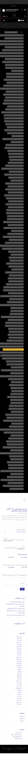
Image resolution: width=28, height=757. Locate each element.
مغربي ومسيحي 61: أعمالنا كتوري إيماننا (14, 210)
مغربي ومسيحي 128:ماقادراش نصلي (15, 397)
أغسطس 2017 (18, 688)
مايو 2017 (20, 694)
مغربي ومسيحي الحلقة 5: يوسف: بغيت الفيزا (13, 47)
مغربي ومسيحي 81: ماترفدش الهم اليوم (14, 263)
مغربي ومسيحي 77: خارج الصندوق (15, 251)
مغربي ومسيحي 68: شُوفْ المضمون (15, 225)
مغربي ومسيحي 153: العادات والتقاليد (15, 462)
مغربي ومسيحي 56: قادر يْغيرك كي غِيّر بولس (13, 195)
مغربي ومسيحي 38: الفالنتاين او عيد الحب (14, 145)
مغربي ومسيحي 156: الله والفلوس (15, 468)
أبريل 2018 (19, 673)
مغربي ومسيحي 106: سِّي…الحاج (16, 331)
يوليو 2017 (19, 690)
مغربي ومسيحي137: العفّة (17, 423)
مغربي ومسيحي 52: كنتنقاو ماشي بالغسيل (14, 183)
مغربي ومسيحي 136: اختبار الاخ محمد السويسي (13, 420)
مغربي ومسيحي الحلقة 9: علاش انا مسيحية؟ (14, 59)
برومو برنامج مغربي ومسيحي (10, 32)
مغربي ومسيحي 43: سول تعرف (16, 159)
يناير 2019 (20, 655)
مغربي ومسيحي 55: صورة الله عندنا (15, 192)
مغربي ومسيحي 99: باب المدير (16, 314)
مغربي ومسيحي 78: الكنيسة (16, 254)
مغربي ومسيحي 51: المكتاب (16, 180)
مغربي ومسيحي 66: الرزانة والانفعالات (15, 219)
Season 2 (22, 718)
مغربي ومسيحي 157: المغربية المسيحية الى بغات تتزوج (11, 471)
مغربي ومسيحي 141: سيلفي (16, 435)
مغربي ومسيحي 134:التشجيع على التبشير (14, 414)
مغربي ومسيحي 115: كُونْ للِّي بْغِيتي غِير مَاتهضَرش (12, 358)
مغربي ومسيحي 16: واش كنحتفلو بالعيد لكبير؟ (13, 79)
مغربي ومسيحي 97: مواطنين (16, 308)
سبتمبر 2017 (19, 686)
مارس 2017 (19, 698)
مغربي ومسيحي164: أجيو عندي (16, 488)
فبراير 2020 (19, 638)
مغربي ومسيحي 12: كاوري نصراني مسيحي (14, 67)
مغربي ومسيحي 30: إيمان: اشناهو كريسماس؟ (13, 118)
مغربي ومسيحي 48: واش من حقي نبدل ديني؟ (13, 174)
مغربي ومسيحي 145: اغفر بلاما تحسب (15, 444)
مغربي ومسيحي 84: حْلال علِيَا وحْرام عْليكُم (14, 272)
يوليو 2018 (19, 667)
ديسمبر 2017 (19, 680)
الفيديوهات (9, 749)
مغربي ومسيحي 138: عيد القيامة (16, 426)
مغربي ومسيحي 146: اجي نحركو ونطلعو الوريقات (13, 447)
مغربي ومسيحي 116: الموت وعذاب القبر (14, 361)
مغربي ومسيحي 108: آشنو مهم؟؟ (15, 337)
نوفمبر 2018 (19, 659)
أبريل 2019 (19, 650)
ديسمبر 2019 (19, 642)
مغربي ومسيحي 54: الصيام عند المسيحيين (14, 189)
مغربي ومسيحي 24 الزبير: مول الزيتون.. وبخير (13, 100)
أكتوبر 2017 (19, 684)
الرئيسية (21, 749)
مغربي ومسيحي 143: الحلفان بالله (15, 438)
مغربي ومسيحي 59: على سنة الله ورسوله (14, 204)
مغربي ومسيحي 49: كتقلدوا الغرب (15, 177)
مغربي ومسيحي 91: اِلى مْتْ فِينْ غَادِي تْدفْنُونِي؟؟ (13, 290)
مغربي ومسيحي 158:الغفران (16, 474)
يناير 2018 (20, 679)
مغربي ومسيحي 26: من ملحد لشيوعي (15, 106)
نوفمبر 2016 (19, 704)
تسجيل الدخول (19, 732)
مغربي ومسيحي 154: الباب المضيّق (15, 465)
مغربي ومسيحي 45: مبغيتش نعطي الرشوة (14, 165)
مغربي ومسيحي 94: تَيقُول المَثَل (16, 299)
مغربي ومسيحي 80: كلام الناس (16, 260)
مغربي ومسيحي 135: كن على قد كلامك (14, 417)
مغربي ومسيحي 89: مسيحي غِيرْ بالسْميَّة (14, 284)
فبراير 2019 (19, 654)
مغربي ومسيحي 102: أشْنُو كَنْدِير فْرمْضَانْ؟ (14, 322)
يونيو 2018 (19, 669)
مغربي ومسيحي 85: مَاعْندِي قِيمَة (16, 275)
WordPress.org (18, 738)
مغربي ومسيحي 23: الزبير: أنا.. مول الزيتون (14, 97)
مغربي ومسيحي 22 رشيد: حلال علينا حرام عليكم (13, 94)
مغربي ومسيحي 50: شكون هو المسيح (15, 216)
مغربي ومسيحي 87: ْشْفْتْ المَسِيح (15, 281)
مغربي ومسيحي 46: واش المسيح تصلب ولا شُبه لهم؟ (12, 168)
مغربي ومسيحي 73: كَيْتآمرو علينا (16, 239)
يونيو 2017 (19, 692)
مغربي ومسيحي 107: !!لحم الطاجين (15, 334)
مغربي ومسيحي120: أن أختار (16, 373)
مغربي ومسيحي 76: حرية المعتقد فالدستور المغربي (12, 248)
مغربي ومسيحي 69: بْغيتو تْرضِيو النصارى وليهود (13, 228)
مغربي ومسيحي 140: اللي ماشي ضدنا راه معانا (13, 432)
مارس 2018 (19, 675)
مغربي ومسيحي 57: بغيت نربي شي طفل (14, 198)
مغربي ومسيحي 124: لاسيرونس (16, 385)
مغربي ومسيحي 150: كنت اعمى (16, 456)
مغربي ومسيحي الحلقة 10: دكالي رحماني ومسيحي (12, 62)
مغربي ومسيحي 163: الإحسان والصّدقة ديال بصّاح (13, 485)
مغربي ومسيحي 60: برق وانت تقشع (15, 207)
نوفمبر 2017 (19, 682)
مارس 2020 (19, 636)
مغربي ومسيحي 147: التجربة (16, 450)
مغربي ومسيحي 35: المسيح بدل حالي (15, 133)
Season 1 (22, 716)
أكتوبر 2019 (19, 646)
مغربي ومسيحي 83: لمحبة (17, 269)
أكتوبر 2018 (19, 661)
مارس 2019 (19, 652)
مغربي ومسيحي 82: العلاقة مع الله (15, 266)
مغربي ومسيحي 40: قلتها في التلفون (15, 150)
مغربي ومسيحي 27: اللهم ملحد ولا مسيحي (14, 109)
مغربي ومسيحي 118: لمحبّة (17, 367)
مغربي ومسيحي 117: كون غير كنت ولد (14, 364)
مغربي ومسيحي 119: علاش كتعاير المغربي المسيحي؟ (12, 370)
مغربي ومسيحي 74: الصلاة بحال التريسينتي (14, 242)
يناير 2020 (20, 640)
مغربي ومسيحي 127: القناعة (16, 394)
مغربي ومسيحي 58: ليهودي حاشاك (15, 201)
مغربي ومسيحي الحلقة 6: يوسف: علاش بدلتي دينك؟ (12, 50)
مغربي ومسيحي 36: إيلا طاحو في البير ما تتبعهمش (12, 139)
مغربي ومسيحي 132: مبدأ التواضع (15, 408)
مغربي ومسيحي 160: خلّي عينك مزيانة (15, 477)
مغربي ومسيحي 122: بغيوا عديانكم (15, 379)
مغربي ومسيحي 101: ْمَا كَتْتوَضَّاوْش (15, 319)
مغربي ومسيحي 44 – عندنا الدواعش (15, 162)
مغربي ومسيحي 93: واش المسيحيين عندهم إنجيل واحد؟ (11, 296)
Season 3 (22, 721)
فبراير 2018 (19, 677)
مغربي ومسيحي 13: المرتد (17, 70)
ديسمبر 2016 (19, 702)
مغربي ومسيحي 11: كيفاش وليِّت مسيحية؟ (14, 65)
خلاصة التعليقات (17, 736)
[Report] (22, 496)
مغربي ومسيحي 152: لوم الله (16, 459)
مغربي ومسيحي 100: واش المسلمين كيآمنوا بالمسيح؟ (12, 317)
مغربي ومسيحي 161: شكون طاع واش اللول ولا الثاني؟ (11, 480)
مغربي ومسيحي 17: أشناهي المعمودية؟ (14, 82)
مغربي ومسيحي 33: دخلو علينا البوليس (14, 127)
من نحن (15, 749)
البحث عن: (22, 583)
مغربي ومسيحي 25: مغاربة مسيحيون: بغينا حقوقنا (12, 103)
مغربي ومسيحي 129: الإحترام (16, 400)
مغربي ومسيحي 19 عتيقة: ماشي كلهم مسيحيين (13, 85)
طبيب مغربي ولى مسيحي (17, 136)
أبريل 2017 (19, 696)
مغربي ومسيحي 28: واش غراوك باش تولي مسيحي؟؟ (12, 112)
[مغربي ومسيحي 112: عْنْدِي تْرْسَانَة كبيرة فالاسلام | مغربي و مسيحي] (16, 2)
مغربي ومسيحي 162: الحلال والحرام (15, 483)
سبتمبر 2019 (19, 648)
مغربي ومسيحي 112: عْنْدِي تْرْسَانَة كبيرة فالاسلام (13, 349)
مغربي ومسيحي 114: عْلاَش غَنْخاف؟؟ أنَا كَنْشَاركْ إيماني (11, 355)
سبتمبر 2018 (19, 663)
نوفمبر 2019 (19, 644)
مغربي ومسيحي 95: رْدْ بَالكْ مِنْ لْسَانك (15, 302)
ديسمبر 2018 (19, 657)
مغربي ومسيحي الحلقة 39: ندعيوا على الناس (13, 148)
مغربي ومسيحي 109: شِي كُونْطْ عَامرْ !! (14, 340)
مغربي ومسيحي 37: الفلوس (16, 142)
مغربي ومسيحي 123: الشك (17, 382)
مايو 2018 (20, 671)
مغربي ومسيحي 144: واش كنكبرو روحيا (14, 441)
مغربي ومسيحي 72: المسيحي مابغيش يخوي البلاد (13, 236)
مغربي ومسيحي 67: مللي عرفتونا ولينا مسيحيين (13, 222)
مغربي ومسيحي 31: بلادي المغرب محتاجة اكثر (13, 121)
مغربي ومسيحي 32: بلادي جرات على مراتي (14, 124)
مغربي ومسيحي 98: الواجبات (16, 311)
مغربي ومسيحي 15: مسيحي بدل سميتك (14, 76)
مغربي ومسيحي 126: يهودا (17, 391)
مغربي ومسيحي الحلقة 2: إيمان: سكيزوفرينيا (13, 38)
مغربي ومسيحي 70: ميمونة (17, 231)
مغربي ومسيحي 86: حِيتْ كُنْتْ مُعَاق (15, 278)
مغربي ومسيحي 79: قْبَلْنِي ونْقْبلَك (15, 257)
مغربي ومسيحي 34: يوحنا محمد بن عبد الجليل (13, 130)
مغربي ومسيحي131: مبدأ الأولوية (16, 405)
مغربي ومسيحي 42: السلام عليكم (15, 156)
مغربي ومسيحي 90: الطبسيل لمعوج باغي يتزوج (13, 287)
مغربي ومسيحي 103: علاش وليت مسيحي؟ (14, 325)
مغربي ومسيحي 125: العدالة (16, 388)
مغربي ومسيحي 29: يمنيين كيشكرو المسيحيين (13, 115)
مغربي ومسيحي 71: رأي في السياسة (15, 233)
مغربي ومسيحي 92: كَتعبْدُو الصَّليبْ (15, 293)
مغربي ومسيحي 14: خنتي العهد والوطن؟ (14, 73)
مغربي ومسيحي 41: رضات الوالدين (15, 153)
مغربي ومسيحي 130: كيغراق (16, 402)
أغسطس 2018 (18, 665)
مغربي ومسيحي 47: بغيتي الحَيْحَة (16, 171)
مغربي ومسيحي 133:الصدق (17, 411)
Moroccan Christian (23, 513)
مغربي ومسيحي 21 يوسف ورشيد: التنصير (14, 91)
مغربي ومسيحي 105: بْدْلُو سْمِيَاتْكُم (15, 328)
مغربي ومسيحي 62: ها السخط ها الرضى (14, 213)
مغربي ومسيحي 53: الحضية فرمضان (15, 186)
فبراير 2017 (19, 700)
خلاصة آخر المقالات (17, 734)
